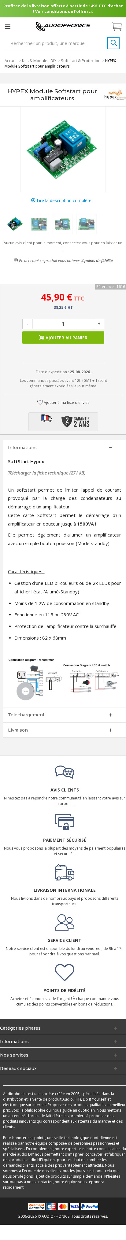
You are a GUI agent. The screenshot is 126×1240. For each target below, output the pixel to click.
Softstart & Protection (81, 60)
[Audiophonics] (63, 26)
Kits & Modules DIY (39, 60)
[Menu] (7, 26)
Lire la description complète (63, 200)
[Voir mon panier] (119, 26)
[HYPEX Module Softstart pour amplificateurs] (15, 224)
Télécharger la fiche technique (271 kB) (46, 473)
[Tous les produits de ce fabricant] (115, 94)
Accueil (11, 60)
